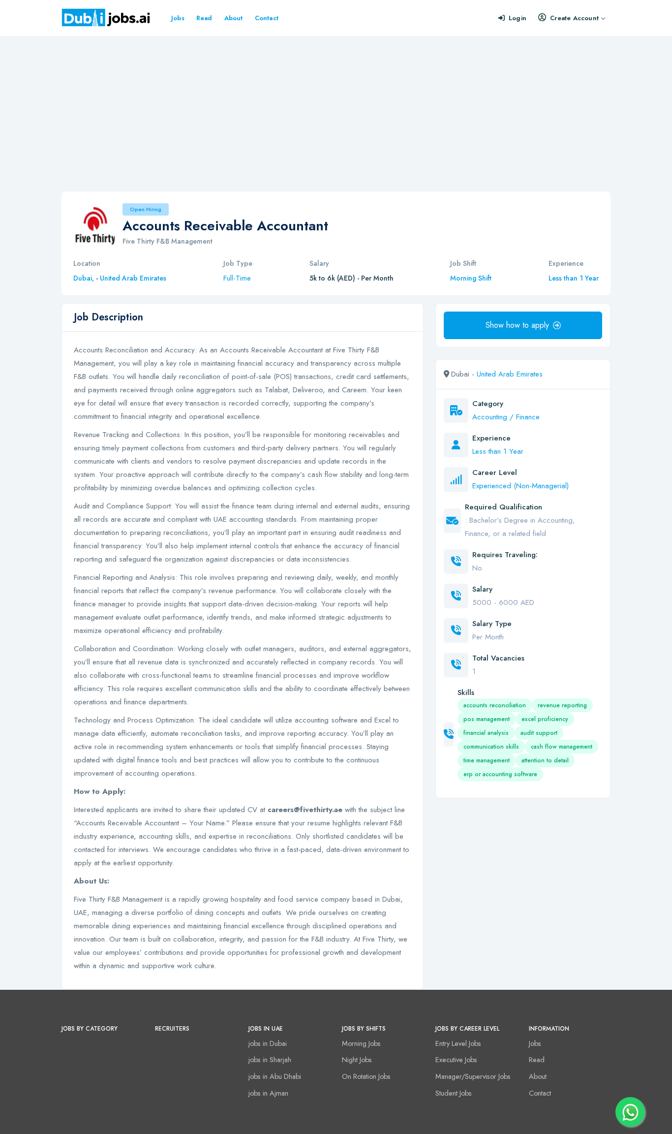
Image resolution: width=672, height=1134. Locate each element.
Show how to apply (517, 325)
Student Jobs (453, 1093)
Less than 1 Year (574, 278)
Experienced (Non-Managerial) (520, 485)
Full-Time (237, 278)
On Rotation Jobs (366, 1076)
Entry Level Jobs (458, 1043)
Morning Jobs (361, 1043)
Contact (266, 18)
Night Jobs (357, 1060)
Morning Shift (470, 278)
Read (204, 18)
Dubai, (84, 278)
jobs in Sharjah (269, 1060)
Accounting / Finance (506, 416)
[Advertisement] (336, 110)
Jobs (177, 18)
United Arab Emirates (133, 278)
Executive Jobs (456, 1060)
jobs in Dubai (267, 1043)
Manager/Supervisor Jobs (473, 1076)
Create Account (574, 18)
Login (517, 18)
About (233, 18)
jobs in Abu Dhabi (274, 1076)
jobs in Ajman (268, 1093)
